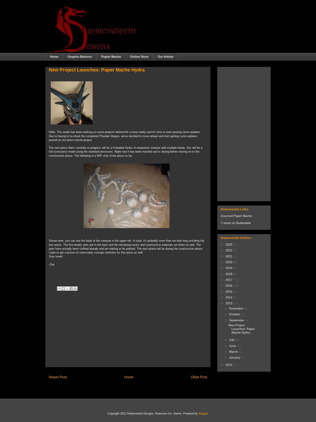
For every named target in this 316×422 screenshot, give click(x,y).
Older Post (199, 377)
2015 (229, 291)
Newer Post (58, 377)
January (235, 357)
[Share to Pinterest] (75, 288)
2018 (229, 274)
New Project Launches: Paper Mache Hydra (241, 328)
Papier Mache (111, 56)
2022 (229, 250)
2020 (229, 262)
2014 (229, 297)
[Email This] (59, 288)
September (237, 320)
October (235, 314)
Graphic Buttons (80, 56)
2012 (229, 364)
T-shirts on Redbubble (236, 223)
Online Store (139, 56)
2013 (229, 303)
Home (54, 56)
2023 (229, 244)
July (232, 340)
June (233, 346)
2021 (229, 256)
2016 (229, 285)
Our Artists (165, 56)
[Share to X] (67, 288)
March (234, 351)
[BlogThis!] (63, 288)
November (236, 308)
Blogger (203, 413)
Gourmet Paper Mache (236, 216)
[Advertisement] (128, 333)
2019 (229, 268)
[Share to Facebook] (71, 288)
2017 (229, 279)
